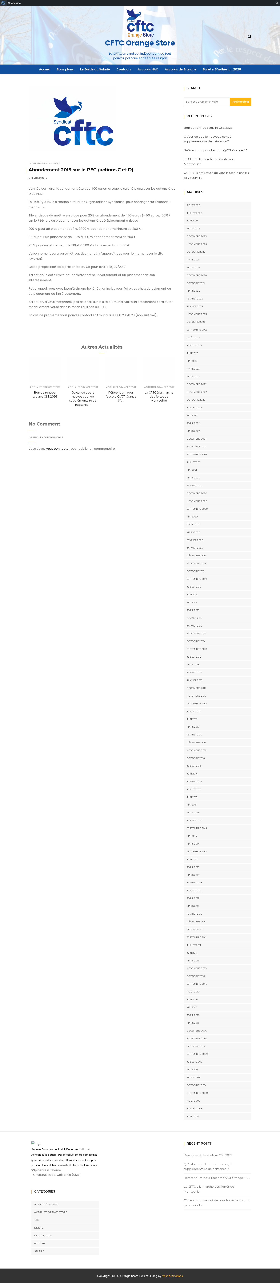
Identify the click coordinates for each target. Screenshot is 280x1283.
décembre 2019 (196, 555)
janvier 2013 (194, 882)
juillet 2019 (194, 586)
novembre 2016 (196, 750)
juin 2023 (192, 353)
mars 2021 (193, 477)
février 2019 (194, 617)
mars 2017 (193, 726)
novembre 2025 (197, 244)
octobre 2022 (196, 399)
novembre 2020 (197, 501)
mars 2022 (193, 431)
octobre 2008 (196, 1085)
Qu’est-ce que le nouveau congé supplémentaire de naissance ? (207, 139)
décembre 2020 (197, 493)
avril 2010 (193, 1015)
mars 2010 (193, 1022)
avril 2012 (193, 898)
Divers (38, 1227)
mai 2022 (192, 415)
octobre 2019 (196, 571)
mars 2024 (193, 290)
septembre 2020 (197, 508)
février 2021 (194, 485)
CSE (36, 1219)
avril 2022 (193, 423)
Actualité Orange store (44, 163)
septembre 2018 (197, 648)
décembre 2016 (196, 742)
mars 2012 (193, 906)
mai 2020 (192, 516)
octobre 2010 (196, 976)
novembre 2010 (197, 968)
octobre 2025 (196, 251)
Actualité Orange (46, 1204)
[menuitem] (3, 3)
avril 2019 (193, 610)
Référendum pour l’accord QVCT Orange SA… (121, 396)
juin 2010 (192, 999)
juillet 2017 (194, 711)
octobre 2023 (196, 321)
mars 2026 (193, 228)
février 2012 (194, 913)
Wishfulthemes (172, 1276)
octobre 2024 (196, 283)
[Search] (249, 36)
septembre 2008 (197, 1092)
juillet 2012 (194, 890)
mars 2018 (193, 664)
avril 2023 (193, 368)
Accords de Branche (180, 69)
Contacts (123, 69)
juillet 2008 (194, 1108)
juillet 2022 (194, 407)
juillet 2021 (194, 462)
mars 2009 (193, 1077)
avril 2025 (193, 259)
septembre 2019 (197, 578)
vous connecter (58, 448)
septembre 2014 (197, 828)
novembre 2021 (196, 446)
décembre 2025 (196, 236)
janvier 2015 (194, 820)
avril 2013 (193, 867)
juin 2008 (193, 1116)
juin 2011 (192, 952)
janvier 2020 (195, 547)
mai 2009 (192, 1069)
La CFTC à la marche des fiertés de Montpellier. (159, 396)
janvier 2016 (194, 781)
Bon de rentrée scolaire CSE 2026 (208, 127)
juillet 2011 (194, 945)
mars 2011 (193, 960)
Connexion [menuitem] (14, 3)
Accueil (44, 69)
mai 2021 (192, 469)
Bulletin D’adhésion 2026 (222, 69)
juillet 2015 (194, 789)
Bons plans (65, 69)
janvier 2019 (194, 625)
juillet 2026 (194, 213)
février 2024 (195, 298)
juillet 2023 (194, 345)
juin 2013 (192, 859)
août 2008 (193, 1100)
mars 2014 (193, 843)
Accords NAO (148, 69)
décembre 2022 (197, 384)
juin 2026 (192, 220)
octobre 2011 (195, 929)
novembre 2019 (196, 563)
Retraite (40, 1243)
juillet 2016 (194, 765)
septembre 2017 (197, 703)
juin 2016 (192, 773)
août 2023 (193, 337)
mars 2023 (193, 376)
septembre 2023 (197, 329)
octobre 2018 (196, 641)
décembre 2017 (196, 688)
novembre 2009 (197, 1038)
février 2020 (195, 540)
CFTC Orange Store (140, 43)
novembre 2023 (197, 314)
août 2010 (193, 991)
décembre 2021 (196, 438)
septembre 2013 (197, 851)
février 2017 (194, 734)
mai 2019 (192, 602)
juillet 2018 (194, 656)
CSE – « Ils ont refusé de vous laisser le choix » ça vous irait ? (217, 175)
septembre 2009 (197, 1053)
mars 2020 (193, 532)
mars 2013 (193, 874)
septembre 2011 (196, 937)
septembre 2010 (197, 983)
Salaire (39, 1251)
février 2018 (194, 672)
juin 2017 (192, 719)
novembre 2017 (196, 695)
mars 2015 (193, 812)
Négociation (42, 1235)
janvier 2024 (195, 306)
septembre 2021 (197, 454)
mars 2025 (193, 267)
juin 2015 (192, 797)
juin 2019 (192, 594)
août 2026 (193, 205)
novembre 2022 (197, 391)
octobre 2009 (196, 1046)
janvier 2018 (194, 680)
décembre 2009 (197, 1030)
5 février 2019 (38, 178)
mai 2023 (192, 360)
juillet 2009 (194, 1061)
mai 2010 (192, 1007)
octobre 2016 (196, 758)
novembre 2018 (196, 633)
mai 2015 (192, 804)
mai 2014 (192, 835)
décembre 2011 (196, 921)
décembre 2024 (197, 275)
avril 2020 (193, 524)
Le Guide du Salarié (95, 69)
